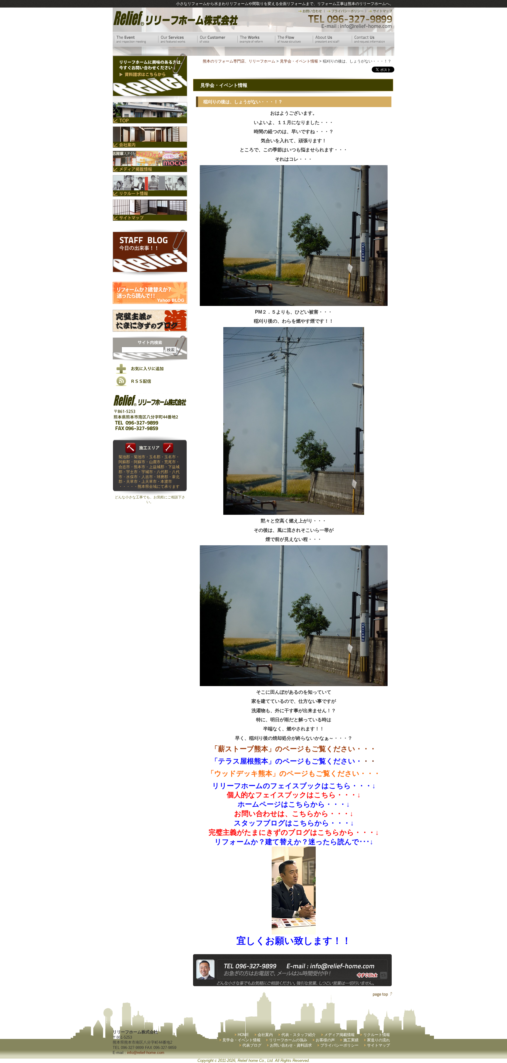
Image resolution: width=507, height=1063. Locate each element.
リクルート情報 (376, 1034)
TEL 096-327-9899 (349, 19)
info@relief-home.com (145, 1052)
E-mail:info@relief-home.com (357, 26)
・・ (293, 761)
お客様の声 (325, 1040)
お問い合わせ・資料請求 (291, 1045)
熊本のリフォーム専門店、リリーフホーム (239, 61)
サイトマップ (378, 1045)
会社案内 (265, 1034)
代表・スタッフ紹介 (298, 1034)
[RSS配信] (150, 385)
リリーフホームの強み (288, 1040)
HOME (243, 1034)
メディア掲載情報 (339, 1034)
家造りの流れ (378, 1040)
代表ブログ (251, 1045)
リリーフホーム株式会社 (175, 18)
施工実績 (351, 1040)
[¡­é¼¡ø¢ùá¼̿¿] (294, 930)
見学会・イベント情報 (241, 1040)
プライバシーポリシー (339, 1045)
